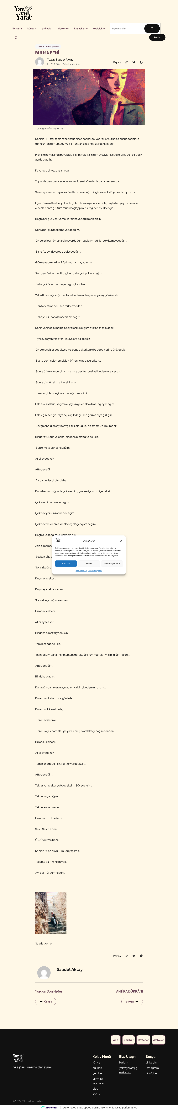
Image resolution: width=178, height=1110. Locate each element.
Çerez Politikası (81, 571)
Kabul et (66, 563)
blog (95, 1088)
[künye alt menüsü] (35, 28)
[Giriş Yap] (164, 28)
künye (96, 1062)
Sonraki (130, 1001)
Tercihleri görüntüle (111, 563)
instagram (152, 1067)
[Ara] (152, 28)
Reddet (89, 563)
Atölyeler (158, 1039)
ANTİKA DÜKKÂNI (129, 991)
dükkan (97, 1067)
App (115, 1039)
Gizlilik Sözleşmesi (95, 571)
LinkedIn (151, 1062)
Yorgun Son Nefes (49, 991)
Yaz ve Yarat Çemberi (48, 46)
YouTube (151, 1073)
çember (97, 1073)
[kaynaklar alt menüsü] (87, 28)
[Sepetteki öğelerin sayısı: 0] (16, 37)
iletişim (157, 37)
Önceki (48, 1001)
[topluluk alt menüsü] (104, 28)
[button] (121, 540)
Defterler (143, 1039)
